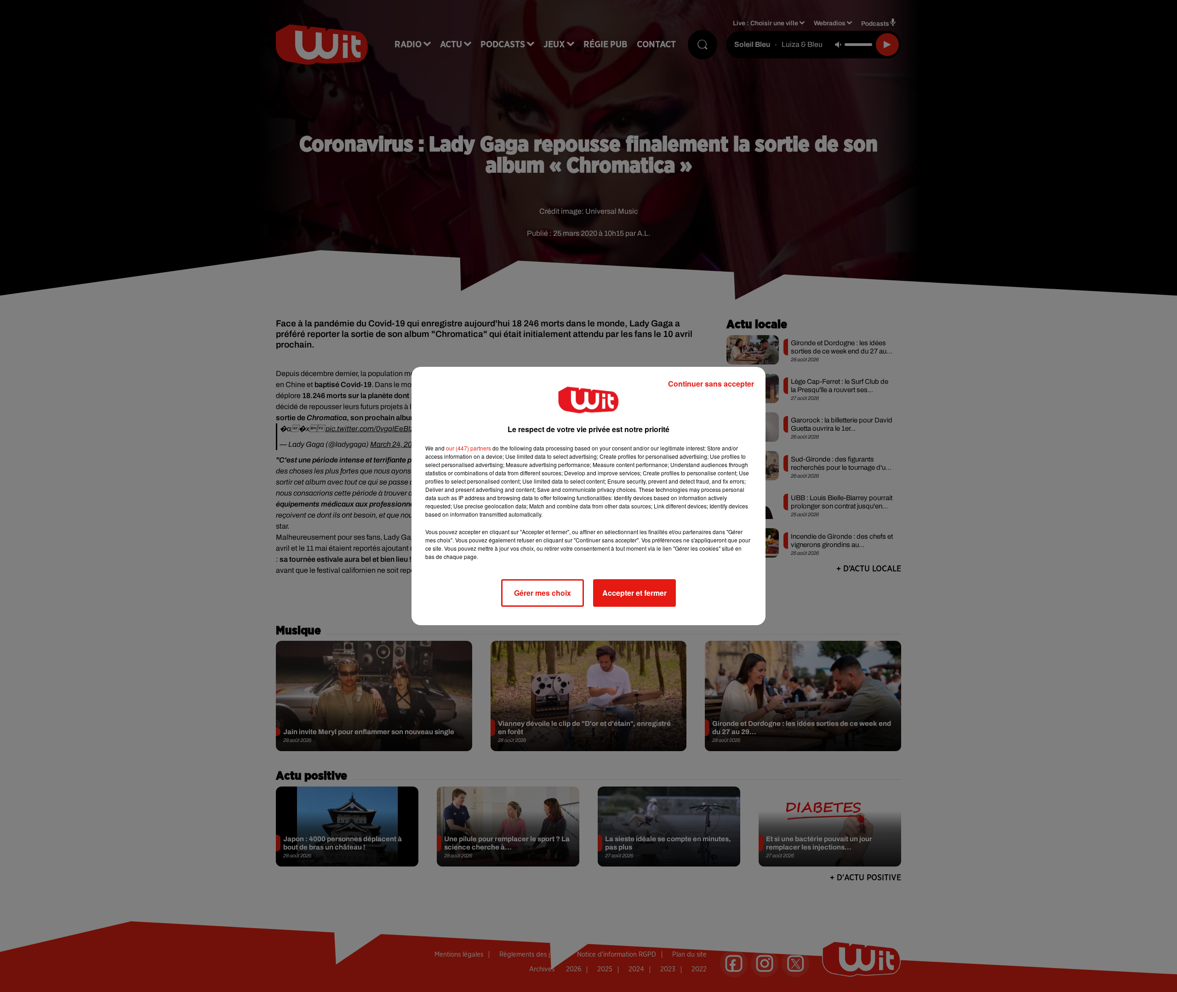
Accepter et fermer (634, 592)
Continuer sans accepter (711, 383)
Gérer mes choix (542, 592)
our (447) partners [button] (468, 448)
